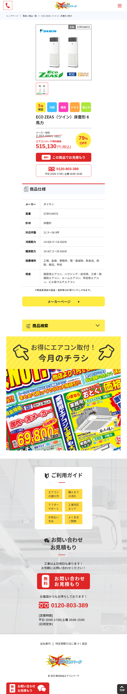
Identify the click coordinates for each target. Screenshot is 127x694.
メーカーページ (59, 301)
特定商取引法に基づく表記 (71, 643)
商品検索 (40, 325)
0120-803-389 (67, 169)
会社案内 (45, 643)
